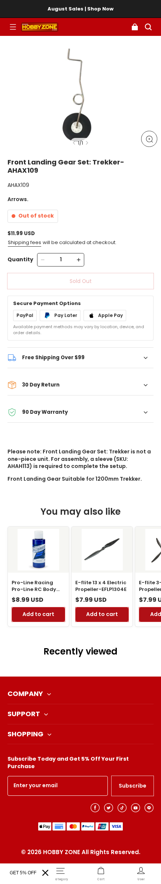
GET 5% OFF (23, 872)
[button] (12, 27)
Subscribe (132, 785)
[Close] (45, 873)
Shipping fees (24, 242)
